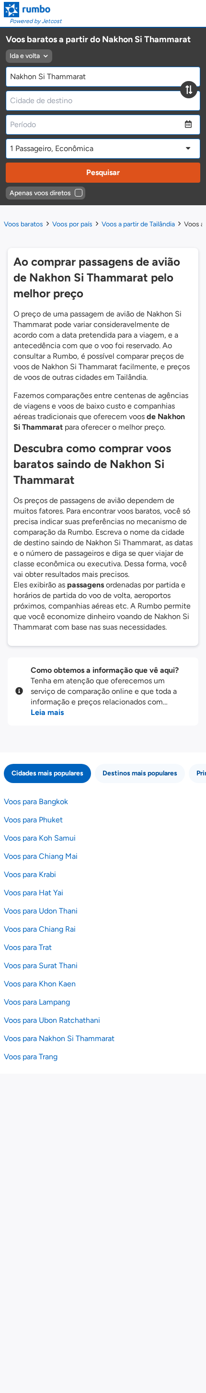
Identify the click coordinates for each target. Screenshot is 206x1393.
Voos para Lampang (37, 1002)
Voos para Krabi (30, 874)
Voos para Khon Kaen (40, 983)
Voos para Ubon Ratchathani (52, 1020)
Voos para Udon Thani (41, 910)
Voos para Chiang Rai (40, 929)
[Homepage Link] (33, 9)
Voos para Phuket (33, 819)
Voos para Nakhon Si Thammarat (59, 1038)
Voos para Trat (28, 947)
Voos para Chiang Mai (41, 856)
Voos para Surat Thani (41, 965)
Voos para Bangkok (36, 801)
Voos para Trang (30, 1056)
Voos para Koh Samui (40, 838)
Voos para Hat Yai (33, 892)
